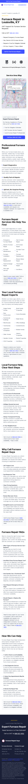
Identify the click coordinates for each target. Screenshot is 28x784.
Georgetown (17, 760)
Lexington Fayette (12, 758)
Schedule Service (7, 749)
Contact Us (18, 749)
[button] (14, 91)
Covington (9, 760)
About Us (4, 751)
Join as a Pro (5, 754)
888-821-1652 (14, 33)
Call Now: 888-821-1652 (14, 137)
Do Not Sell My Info (20, 751)
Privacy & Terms (19, 754)
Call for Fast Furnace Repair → (14, 1)
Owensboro (4, 760)
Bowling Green (19, 758)
